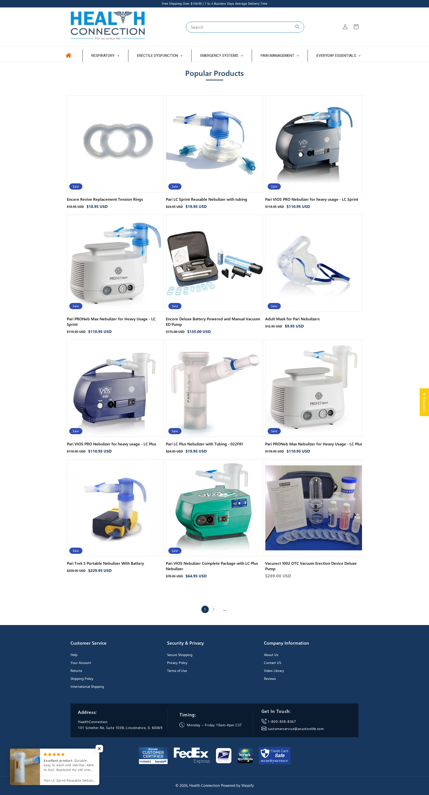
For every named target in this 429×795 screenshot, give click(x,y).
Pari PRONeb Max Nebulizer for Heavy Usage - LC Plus (313, 443)
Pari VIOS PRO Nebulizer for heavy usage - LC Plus (111, 443)
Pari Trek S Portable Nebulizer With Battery (105, 563)
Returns (76, 670)
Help (74, 654)
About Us (271, 654)
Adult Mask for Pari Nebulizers (292, 318)
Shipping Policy (82, 678)
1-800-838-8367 (282, 721)
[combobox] (245, 27)
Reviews (270, 678)
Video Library (274, 670)
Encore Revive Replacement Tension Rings (105, 199)
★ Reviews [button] (424, 402)
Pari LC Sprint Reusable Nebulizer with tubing (206, 199)
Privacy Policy (177, 662)
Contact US (272, 662)
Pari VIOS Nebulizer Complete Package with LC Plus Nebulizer (212, 566)
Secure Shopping (179, 654)
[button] (99, 748)
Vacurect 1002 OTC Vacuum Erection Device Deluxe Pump (311, 566)
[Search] (297, 26)
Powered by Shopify (237, 785)
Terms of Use (177, 670)
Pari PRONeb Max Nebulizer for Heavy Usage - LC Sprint (111, 321)
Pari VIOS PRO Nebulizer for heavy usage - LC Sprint (311, 199)
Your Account (81, 662)
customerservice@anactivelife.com (296, 728)
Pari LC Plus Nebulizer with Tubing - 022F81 (204, 443)
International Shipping (87, 686)
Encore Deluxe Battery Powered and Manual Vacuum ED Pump (213, 321)
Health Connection (204, 785)
